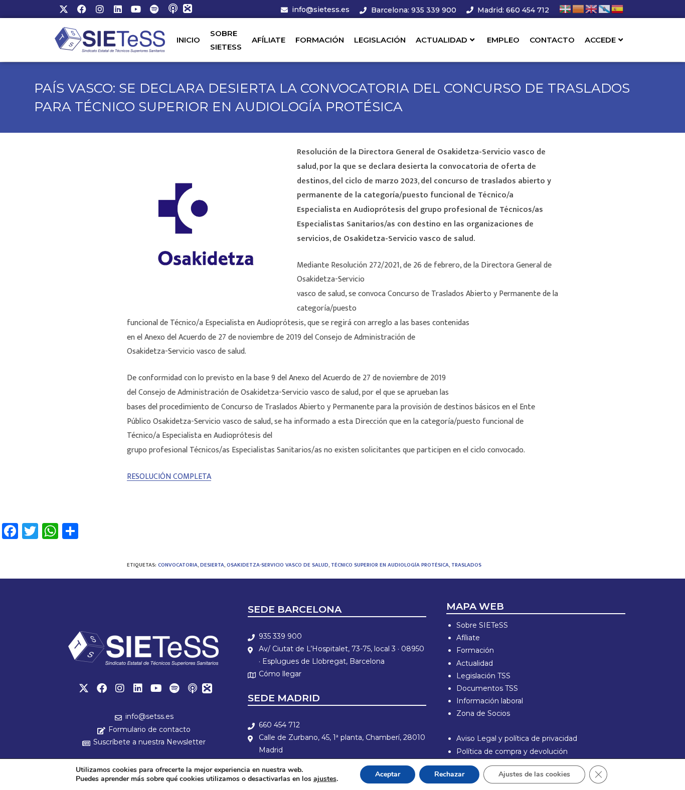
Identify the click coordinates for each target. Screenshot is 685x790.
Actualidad (474, 663)
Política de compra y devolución (512, 751)
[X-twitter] (64, 9)
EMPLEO (503, 40)
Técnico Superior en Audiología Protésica (390, 565)
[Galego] (604, 9)
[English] (591, 9)
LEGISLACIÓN (380, 40)
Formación (475, 650)
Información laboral (489, 700)
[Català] (578, 9)
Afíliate (468, 637)
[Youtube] (136, 9)
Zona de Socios (483, 713)
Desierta (212, 565)
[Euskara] (565, 9)
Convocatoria (178, 565)
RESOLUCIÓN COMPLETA (169, 476)
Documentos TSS (487, 688)
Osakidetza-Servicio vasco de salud (277, 565)
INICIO (188, 40)
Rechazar (449, 774)
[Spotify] (154, 9)
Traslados (466, 565)
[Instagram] (100, 9)
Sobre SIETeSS (482, 625)
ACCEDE (600, 40)
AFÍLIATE (268, 40)
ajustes (324, 778)
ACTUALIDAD (441, 40)
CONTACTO (552, 40)
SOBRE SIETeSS (226, 40)
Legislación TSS (483, 675)
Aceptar (387, 774)
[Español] (617, 9)
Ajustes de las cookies (534, 774)
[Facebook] (82, 9)
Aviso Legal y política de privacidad (516, 738)
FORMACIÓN (319, 40)
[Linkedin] (118, 9)
